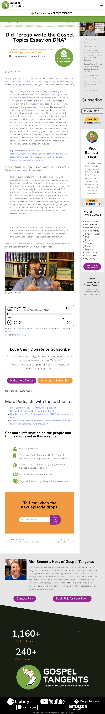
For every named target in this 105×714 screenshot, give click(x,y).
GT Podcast (31, 481)
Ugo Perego (32, 448)
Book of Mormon (38, 455)
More (30, 334)
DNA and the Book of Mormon (19, 81)
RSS (24, 334)
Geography (49, 464)
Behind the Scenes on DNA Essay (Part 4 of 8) (32, 411)
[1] (36, 116)
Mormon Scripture (61, 458)
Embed (8, 331)
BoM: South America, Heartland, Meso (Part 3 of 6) (34, 407)
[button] (101, 4)
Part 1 (31, 243)
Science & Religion (37, 467)
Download (39, 328)
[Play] (39, 272)
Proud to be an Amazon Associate (92, 283)
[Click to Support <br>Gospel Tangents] (64, 53)
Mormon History (47, 474)
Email (17, 334)
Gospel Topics (38, 103)
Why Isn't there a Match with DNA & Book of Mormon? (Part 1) (40, 420)
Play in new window (23, 328)
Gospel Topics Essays (40, 458)
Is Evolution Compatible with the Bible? (29, 423)
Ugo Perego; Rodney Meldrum (53, 481)
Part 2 (41, 243)
